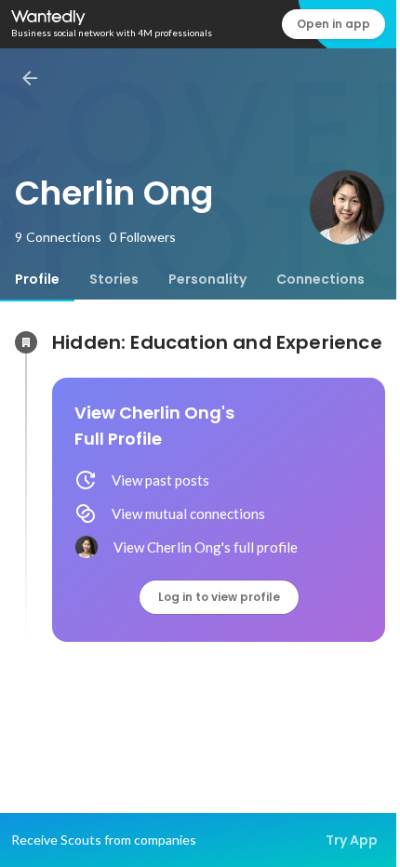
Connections (320, 279)
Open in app (333, 24)
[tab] (37, 279)
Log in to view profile (219, 597)
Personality (207, 279)
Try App (352, 840)
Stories (114, 279)
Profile (37, 279)
